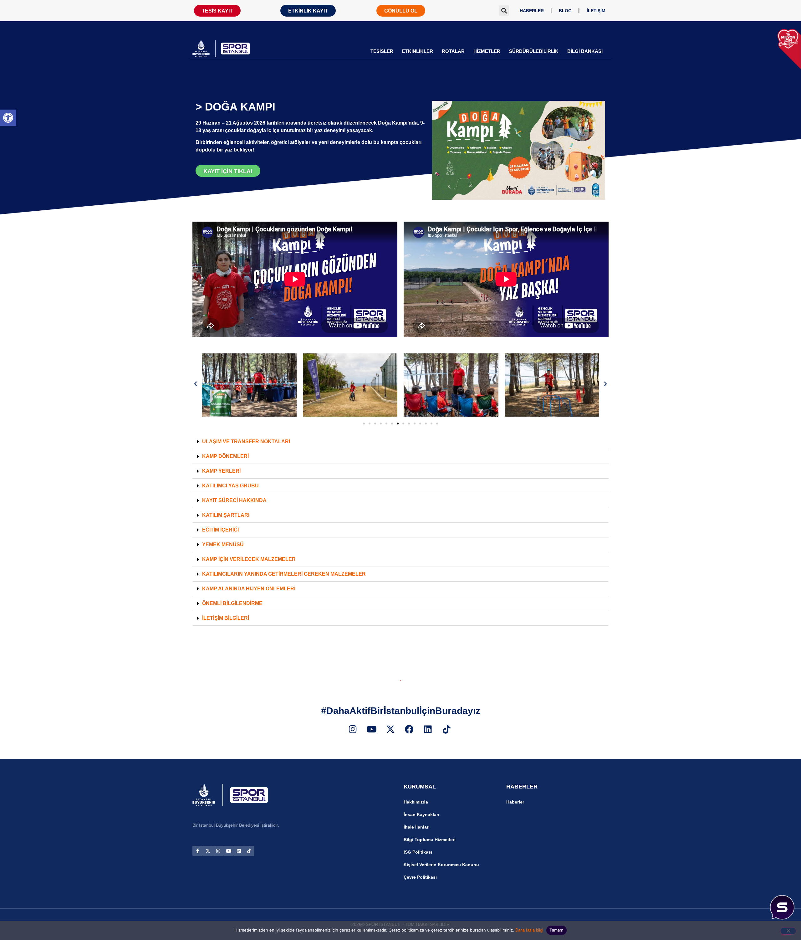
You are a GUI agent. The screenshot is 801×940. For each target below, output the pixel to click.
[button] (8, 118)
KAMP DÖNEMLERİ (225, 456)
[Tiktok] (249, 851)
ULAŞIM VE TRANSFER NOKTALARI (246, 441)
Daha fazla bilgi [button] (529, 930)
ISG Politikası (418, 852)
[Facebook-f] (197, 851)
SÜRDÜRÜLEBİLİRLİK (534, 51)
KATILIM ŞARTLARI (225, 515)
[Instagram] (218, 851)
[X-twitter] (208, 851)
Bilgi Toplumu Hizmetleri (430, 839)
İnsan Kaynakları (421, 814)
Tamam (556, 929)
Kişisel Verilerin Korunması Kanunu (441, 864)
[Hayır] (788, 931)
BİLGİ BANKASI (585, 51)
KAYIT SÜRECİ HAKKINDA (234, 500)
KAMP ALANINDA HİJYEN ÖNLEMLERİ (248, 588)
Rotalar (453, 51)
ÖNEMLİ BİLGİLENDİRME (232, 603)
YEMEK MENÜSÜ (223, 544)
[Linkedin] (239, 851)
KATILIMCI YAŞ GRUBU (230, 485)
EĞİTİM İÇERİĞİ (220, 529)
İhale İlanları (417, 827)
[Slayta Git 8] (403, 423)
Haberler (515, 801)
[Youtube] (228, 851)
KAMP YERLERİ (221, 471)
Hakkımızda (416, 801)
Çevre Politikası (420, 877)
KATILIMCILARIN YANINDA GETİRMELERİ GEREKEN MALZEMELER (284, 574)
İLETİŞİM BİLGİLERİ (225, 618)
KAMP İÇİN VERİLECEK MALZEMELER (249, 559)
